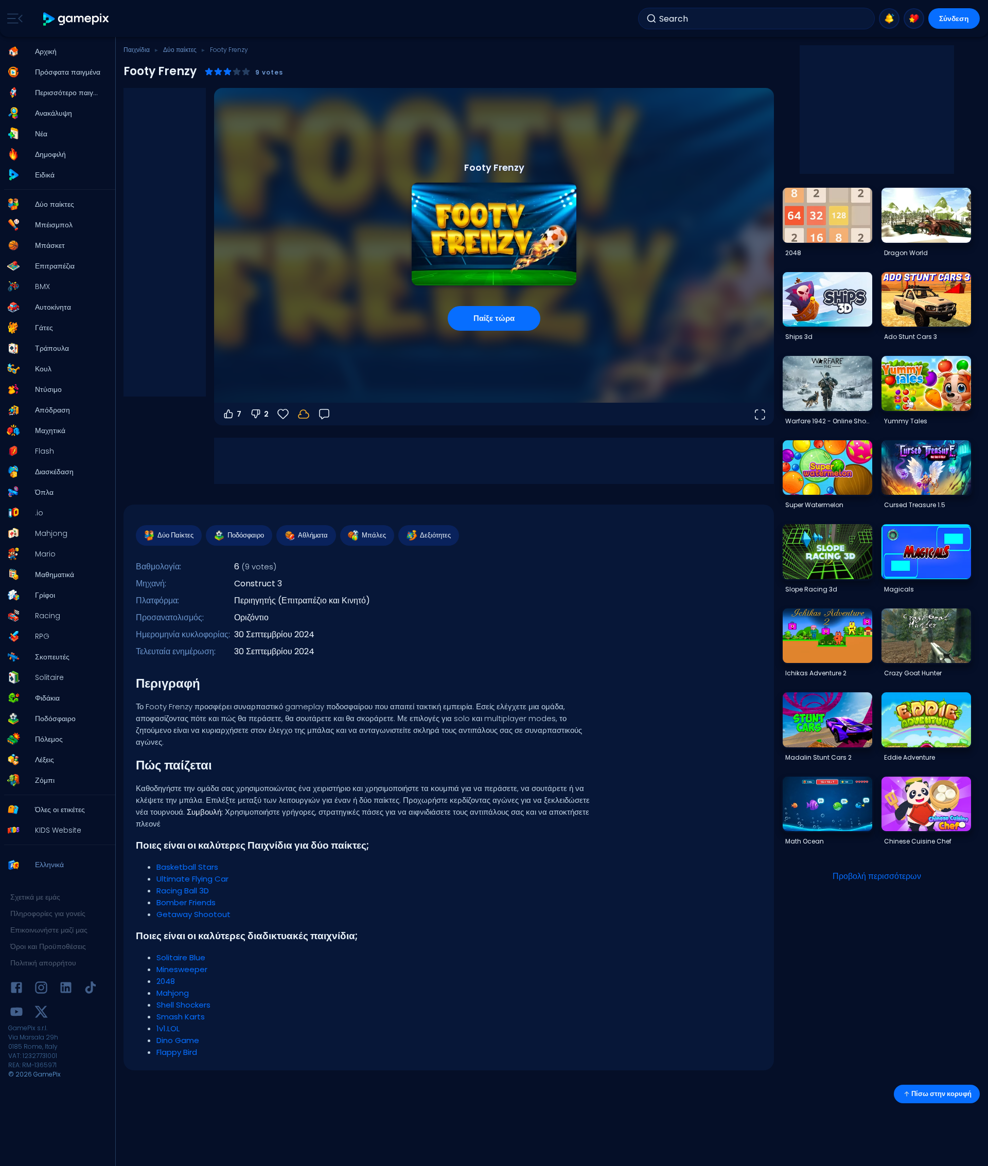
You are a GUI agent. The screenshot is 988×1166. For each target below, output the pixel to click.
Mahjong (172, 993)
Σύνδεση (954, 18)
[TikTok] (90, 989)
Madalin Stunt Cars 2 (818, 757)
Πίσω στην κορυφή (941, 1094)
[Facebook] (16, 989)
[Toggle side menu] (13, 18)
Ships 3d (799, 336)
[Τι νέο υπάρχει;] (889, 18)
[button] (54, 51)
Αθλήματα (313, 535)
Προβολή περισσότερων (877, 876)
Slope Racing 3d (811, 589)
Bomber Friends (186, 902)
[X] (41, 1013)
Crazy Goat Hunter (913, 673)
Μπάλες (374, 535)
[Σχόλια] (324, 414)
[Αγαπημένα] (914, 18)
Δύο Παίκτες (175, 535)
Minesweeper (181, 969)
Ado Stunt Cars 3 (910, 336)
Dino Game (177, 1040)
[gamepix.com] (76, 19)
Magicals (899, 589)
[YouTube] (16, 1013)
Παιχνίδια (136, 49)
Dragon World (906, 252)
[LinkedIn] (66, 989)
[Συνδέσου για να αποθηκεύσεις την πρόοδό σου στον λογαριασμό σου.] (303, 414)
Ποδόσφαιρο (245, 535)
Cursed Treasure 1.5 (914, 504)
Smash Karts (180, 1016)
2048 (165, 981)
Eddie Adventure (909, 757)
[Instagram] (41, 989)
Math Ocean (804, 841)
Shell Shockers (183, 1004)
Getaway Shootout (193, 914)
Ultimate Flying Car (192, 878)
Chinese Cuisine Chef (917, 841)
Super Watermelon (814, 504)
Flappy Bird (176, 1052)
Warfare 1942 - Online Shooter (828, 421)
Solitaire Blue (180, 957)
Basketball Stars (187, 867)
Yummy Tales (905, 421)
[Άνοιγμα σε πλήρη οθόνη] (759, 414)
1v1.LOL (168, 1028)
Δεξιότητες (435, 535)
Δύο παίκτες (180, 49)
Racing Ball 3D (182, 890)
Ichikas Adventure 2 (815, 673)
